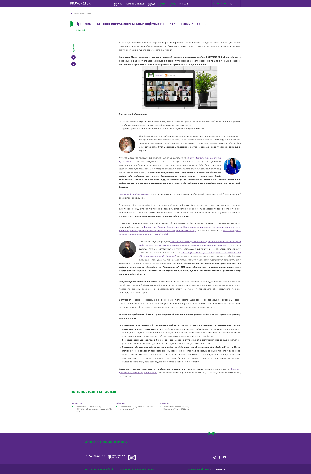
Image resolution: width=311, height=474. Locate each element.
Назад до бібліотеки (82, 13)
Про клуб (118, 3)
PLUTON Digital (217, 469)
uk (230, 3)
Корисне (172, 3)
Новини (161, 3)
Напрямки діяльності (135, 3)
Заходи (151, 3)
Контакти (183, 3)
